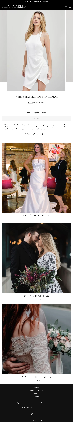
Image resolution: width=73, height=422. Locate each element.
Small (28, 113)
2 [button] (37, 93)
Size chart (36, 393)
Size (36, 109)
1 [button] (35, 93)
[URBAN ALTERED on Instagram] (32, 414)
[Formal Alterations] (36, 178)
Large (44, 113)
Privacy (36, 397)
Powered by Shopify (36, 420)
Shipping (30, 102)
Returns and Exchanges (36, 390)
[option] (36, 1)
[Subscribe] (49, 407)
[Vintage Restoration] (36, 339)
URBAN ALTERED (14, 6)
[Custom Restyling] (36, 258)
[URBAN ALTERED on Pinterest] (39, 414)
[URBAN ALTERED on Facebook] (36, 414)
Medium (36, 113)
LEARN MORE (36, 219)
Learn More (36, 299)
